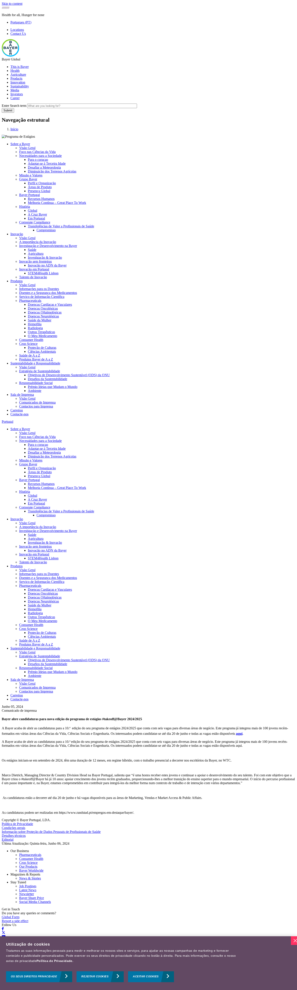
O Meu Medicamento (42, 336)
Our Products (28, 866)
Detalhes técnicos (14, 835)
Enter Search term (14, 105)
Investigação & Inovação (45, 257)
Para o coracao (38, 159)
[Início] (10, 55)
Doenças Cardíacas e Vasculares (50, 304)
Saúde (32, 250)
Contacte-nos (19, 414)
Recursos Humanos (41, 199)
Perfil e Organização (42, 183)
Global (32, 210)
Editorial (7, 839)
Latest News (27, 890)
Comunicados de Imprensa (37, 402)
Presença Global (39, 191)
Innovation (17, 82)
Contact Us (18, 33)
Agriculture (18, 74)
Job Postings (27, 886)
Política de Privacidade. (55, 961)
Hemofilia (35, 324)
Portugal (7, 421)
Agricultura (35, 253)
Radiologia (35, 328)
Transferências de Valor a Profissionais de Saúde (61, 226)
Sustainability (19, 86)
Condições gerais (13, 828)
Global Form (10, 917)
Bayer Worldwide (31, 870)
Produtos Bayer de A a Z (36, 359)
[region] (148, 963)
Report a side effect (15, 921)
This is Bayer (19, 67)
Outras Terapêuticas (41, 332)
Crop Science (28, 344)
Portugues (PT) (20, 22)
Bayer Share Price (31, 898)
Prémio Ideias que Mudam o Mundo (52, 387)
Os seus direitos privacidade (34, 976)
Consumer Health (31, 340)
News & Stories (30, 878)
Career (15, 98)
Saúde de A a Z (29, 355)
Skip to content (12, 3)
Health (15, 70)
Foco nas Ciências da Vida (37, 152)
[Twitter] (3, 933)
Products (16, 78)
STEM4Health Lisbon (43, 273)
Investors (16, 94)
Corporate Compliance (34, 222)
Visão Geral (27, 148)
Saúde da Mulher (39, 320)
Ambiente (34, 391)
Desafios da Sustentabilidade (47, 379)
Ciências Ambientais (42, 351)
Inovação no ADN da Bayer (47, 265)
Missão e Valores (30, 175)
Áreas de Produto (40, 187)
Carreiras (16, 410)
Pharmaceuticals (30, 300)
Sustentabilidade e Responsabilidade (35, 363)
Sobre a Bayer (20, 144)
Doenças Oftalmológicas (45, 312)
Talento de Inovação (33, 277)
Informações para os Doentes (39, 289)
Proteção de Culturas (42, 347)
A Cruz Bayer (37, 214)
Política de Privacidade (17, 824)
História (24, 206)
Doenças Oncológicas (43, 308)
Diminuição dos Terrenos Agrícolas (52, 171)
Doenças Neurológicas (43, 316)
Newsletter (26, 894)
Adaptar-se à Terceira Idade (47, 163)
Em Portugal (36, 218)
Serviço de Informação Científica (41, 297)
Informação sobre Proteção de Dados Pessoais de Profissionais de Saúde (51, 832)
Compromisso (46, 230)
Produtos (16, 281)
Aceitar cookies (146, 976)
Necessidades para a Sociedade (40, 156)
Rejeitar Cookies (94, 976)
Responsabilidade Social (36, 383)
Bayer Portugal (29, 195)
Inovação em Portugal (34, 269)
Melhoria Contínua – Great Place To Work (57, 203)
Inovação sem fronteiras (35, 261)
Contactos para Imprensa (36, 406)
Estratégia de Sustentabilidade (39, 371)
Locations (17, 30)
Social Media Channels (35, 902)
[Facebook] (3, 929)
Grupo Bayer (28, 179)
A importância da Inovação (37, 242)
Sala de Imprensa (22, 394)
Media (14, 90)
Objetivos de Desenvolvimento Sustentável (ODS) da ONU (69, 375)
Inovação (16, 234)
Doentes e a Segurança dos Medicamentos (48, 293)
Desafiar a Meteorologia (44, 167)
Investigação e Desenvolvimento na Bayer (48, 246)
